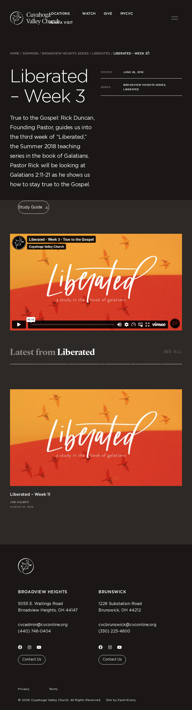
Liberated (101, 53)
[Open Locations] (72, 13)
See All (173, 351)
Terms (53, 689)
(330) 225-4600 (114, 631)
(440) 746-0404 (34, 631)
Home (14, 53)
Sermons (30, 53)
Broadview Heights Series (65, 53)
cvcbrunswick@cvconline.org (127, 625)
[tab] (24, 360)
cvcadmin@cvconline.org (43, 625)
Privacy (23, 689)
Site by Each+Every (121, 700)
